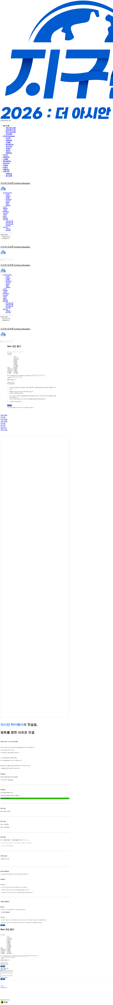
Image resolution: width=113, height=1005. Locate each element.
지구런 (8, 138)
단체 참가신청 (11, 130)
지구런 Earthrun (9, 136)
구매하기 (2, 925)
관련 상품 (4, 430)
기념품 (8, 142)
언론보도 (9, 174)
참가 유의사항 (11, 132)
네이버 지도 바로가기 (5, 798)
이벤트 (8, 149)
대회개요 (9, 140)
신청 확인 (9, 134)
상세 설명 (4, 419)
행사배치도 (10, 144)
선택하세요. (10, 368)
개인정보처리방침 (4, 987)
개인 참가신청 (11, 128)
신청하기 (2, 979)
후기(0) (3, 425)
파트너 (8, 151)
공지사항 (9, 176)
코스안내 (9, 146)
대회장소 (9, 153)
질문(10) (3, 427)
